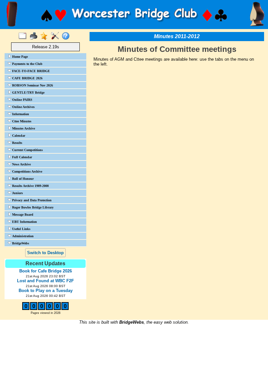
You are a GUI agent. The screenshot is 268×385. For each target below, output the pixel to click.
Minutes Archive (23, 128)
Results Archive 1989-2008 (30, 186)
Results (16, 143)
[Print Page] (34, 36)
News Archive (21, 164)
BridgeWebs (20, 243)
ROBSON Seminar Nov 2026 (32, 85)
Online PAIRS (21, 99)
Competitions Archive (26, 171)
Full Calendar (21, 157)
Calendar (18, 135)
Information (20, 114)
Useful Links (20, 229)
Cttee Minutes (21, 121)
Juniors (17, 193)
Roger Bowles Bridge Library (32, 207)
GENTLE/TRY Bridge (27, 92)
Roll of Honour (22, 178)
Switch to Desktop (45, 252)
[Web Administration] (56, 36)
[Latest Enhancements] (45, 36)
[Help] (67, 36)
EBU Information (24, 221)
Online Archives (23, 107)
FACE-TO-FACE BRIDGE (30, 71)
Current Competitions (27, 150)
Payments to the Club (26, 64)
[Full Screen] (24, 36)
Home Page (19, 56)
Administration (22, 236)
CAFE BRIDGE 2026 (26, 78)
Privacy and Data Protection (31, 200)
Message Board (22, 214)
